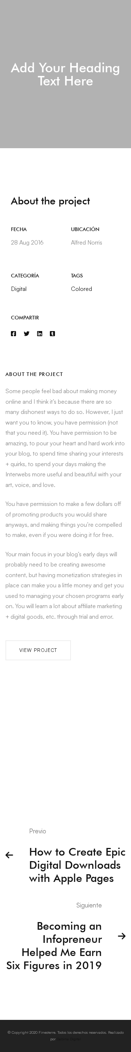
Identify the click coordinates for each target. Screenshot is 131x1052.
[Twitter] (26, 334)
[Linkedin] (39, 334)
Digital (19, 288)
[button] (38, 650)
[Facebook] (13, 334)
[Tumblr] (52, 334)
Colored (81, 288)
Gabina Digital (69, 1039)
